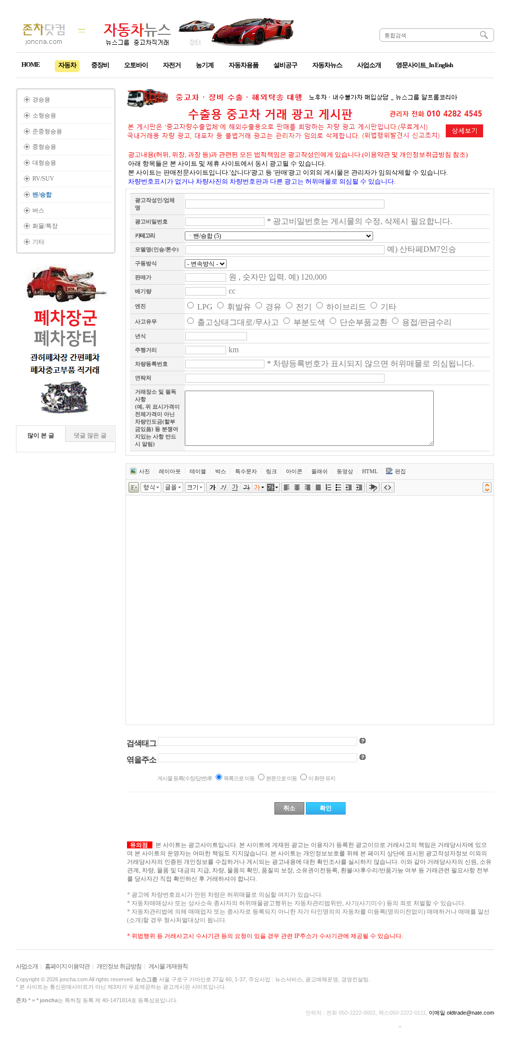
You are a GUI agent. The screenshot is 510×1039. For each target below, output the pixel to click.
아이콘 (294, 471)
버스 (38, 210)
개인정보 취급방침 (119, 966)
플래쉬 (319, 471)
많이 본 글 (40, 435)
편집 (400, 471)
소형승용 (44, 115)
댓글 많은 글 (90, 435)
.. (399, 1025)
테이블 (198, 471)
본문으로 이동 (281, 778)
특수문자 (246, 471)
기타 (38, 241)
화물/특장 (45, 225)
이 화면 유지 (321, 778)
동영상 (345, 471)
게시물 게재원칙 (168, 966)
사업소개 (27, 966)
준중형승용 (47, 131)
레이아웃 (170, 471)
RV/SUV (43, 178)
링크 (271, 471)
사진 (144, 471)
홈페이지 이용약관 (67, 966)
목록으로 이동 (239, 778)
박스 (220, 471)
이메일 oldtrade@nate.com (461, 1013)
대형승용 (44, 162)
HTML (370, 471)
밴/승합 (42, 194)
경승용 (41, 99)
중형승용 (44, 146)
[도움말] (363, 740)
